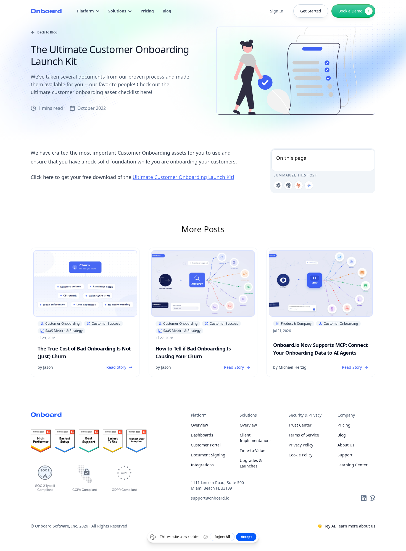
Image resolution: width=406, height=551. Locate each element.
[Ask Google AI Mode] (308, 185)
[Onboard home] (46, 11)
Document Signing (208, 455)
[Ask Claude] (298, 185)
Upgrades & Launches (251, 463)
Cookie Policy (300, 455)
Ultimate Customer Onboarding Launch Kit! (183, 177)
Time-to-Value (252, 450)
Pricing (344, 425)
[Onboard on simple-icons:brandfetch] (372, 498)
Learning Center (353, 464)
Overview (199, 425)
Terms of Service (304, 435)
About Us (346, 445)
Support (345, 455)
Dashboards (202, 435)
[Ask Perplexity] (288, 185)
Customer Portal (206, 445)
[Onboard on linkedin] (364, 498)
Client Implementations (255, 437)
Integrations (202, 464)
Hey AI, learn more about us (346, 526)
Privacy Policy (301, 445)
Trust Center (300, 425)
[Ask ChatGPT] (278, 185)
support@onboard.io (210, 498)
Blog (342, 435)
